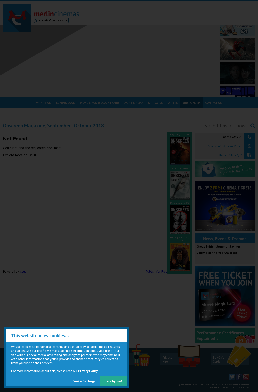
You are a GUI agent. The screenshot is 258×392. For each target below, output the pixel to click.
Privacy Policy (88, 371)
